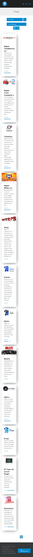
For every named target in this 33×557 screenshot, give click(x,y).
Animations (8, 508)
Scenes (7, 277)
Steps (6, 227)
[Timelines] (9, 128)
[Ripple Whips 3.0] (9, 177)
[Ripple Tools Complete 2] (9, 82)
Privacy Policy (8, 553)
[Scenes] (9, 269)
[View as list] (17, 28)
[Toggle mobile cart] (23, 4)
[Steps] (9, 219)
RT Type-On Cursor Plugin (9, 471)
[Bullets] (9, 350)
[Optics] (9, 388)
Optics (6, 397)
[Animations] (9, 500)
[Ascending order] (24, 19)
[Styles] (9, 313)
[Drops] (9, 430)
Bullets (7, 359)
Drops (6, 439)
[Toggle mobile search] (26, 4)
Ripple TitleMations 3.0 (9, 48)
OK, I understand (24, 550)
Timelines (8, 137)
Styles (6, 321)
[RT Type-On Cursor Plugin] (9, 461)
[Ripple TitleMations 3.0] (9, 38)
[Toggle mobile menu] (30, 4)
